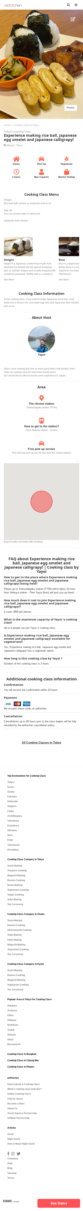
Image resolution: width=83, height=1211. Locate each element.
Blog (9, 1168)
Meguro (11, 145)
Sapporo (12, 806)
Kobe (10, 840)
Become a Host (15, 1103)
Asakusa (12, 1010)
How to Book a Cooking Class (23, 1084)
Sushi (10, 1134)
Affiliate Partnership (18, 1118)
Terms (10, 1178)
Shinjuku (12, 1005)
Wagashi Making (16, 875)
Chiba (10, 811)
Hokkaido (12, 801)
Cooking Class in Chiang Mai (23, 1060)
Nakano (11, 1034)
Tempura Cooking (17, 870)
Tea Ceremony (15, 904)
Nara (10, 835)
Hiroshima (13, 849)
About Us (12, 1108)
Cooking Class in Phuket (20, 1066)
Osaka (10, 791)
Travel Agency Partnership (22, 1113)
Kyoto (10, 787)
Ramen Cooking (16, 880)
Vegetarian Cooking (18, 890)
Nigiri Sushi (13, 1139)
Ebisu (10, 1015)
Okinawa (12, 830)
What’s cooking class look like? (24, 1089)
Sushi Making (14, 865)
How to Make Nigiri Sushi (21, 1143)
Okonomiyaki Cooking (19, 930)
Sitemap (11, 1173)
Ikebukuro (12, 1025)
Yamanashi (13, 845)
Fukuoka (12, 796)
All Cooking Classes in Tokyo (41, 742)
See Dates (59, 1203)
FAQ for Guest (15, 1099)
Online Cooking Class (19, 1094)
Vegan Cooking (15, 894)
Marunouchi (13, 1044)
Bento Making (14, 885)
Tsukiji (10, 1030)
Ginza (10, 1039)
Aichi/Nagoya (14, 816)
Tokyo (19, 145)
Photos (71, 107)
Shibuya (11, 1020)
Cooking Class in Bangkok (21, 1054)
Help (9, 1163)
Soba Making (14, 899)
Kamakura (13, 825)
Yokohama (13, 820)
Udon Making (14, 939)
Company (12, 1158)
